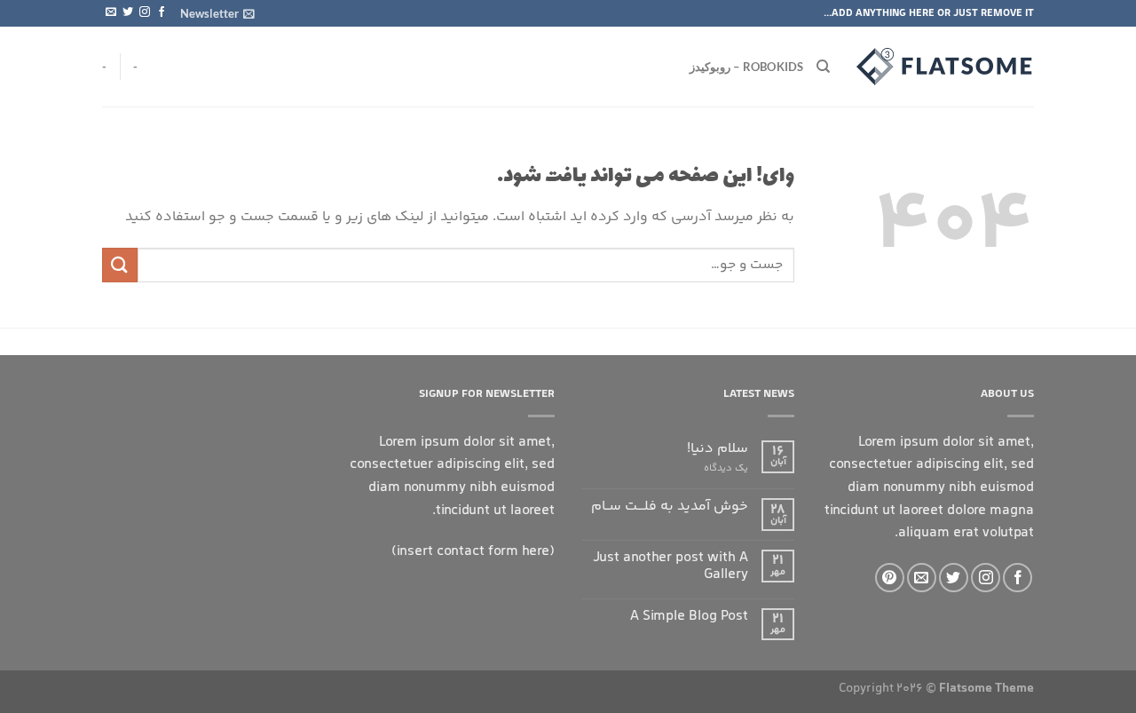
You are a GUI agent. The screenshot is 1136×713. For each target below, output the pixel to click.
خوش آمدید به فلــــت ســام (669, 506)
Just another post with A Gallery (670, 566)
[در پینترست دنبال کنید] (889, 577)
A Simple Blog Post (689, 616)
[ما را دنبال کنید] (144, 12)
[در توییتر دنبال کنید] (127, 12)
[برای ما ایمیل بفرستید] (111, 12)
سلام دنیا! (717, 448)
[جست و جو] (823, 66)
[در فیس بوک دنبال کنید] (161, 12)
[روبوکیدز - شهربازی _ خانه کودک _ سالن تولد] (945, 66)
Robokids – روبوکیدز (747, 66)
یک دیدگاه (726, 468)
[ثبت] (120, 265)
